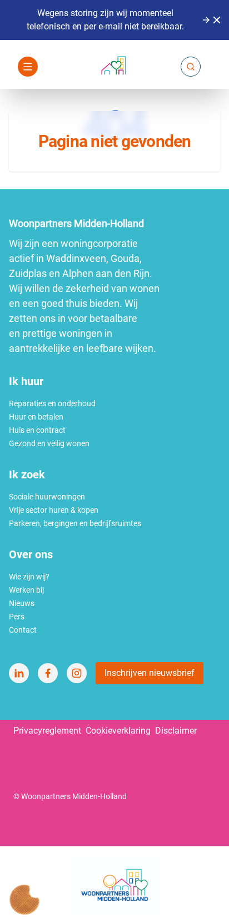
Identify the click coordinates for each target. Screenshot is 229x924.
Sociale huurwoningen (47, 496)
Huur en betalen (36, 416)
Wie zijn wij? (29, 576)
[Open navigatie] (28, 67)
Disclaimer (176, 730)
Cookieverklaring (118, 730)
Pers (16, 616)
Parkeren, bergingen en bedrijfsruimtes (75, 523)
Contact (23, 629)
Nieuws (21, 603)
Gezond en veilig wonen (49, 443)
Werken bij (26, 589)
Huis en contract (37, 430)
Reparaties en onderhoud (52, 403)
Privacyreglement (47, 730)
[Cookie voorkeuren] (24, 899)
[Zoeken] (191, 67)
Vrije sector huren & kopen (53, 510)
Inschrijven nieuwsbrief (149, 673)
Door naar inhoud (100, 15)
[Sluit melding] (217, 20)
